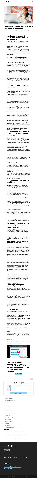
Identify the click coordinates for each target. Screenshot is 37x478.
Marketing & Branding (8, 415)
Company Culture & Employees (10, 400)
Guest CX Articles (8, 411)
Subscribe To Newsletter (18, 393)
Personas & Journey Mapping (9, 421)
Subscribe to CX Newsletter (12, 466)
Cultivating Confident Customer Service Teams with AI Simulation (18, 27)
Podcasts (25, 455)
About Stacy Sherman (7, 457)
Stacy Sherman (7, 30)
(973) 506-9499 (6, 451)
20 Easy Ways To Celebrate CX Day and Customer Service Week (15, 431)
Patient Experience (8, 419)
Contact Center (22, 30)
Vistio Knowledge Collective (18, 343)
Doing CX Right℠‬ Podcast (9, 409)
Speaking (25, 457)
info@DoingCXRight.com (7, 450)
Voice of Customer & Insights (9, 427)
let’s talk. (29, 341)
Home (5, 455)
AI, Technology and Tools (16, 30)
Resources (15, 457)
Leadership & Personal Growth (10, 413)
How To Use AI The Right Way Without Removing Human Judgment (15, 438)
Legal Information (23, 476)
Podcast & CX (7, 423)
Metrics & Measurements (9, 417)
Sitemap (27, 476)
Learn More (18, 373)
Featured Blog (27, 30)
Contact (15, 455)
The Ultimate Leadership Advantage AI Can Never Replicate (14, 436)
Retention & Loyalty (8, 425)
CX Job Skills (7, 404)
